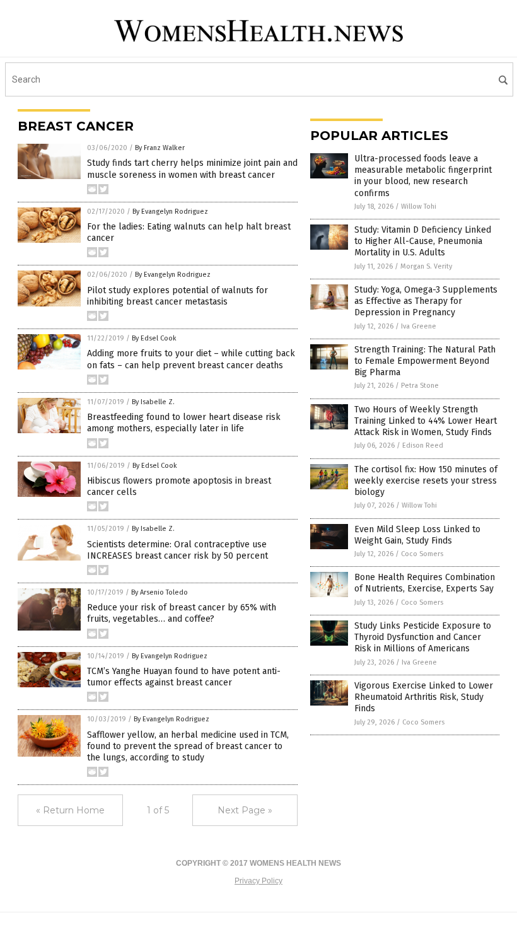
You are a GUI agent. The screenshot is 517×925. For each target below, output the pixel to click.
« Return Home (70, 810)
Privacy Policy (258, 880)
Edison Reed (422, 445)
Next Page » (245, 810)
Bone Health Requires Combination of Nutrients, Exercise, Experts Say (424, 583)
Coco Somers (422, 554)
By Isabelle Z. (153, 402)
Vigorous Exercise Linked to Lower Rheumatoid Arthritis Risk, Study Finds (423, 697)
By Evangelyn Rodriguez (170, 211)
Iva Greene (418, 326)
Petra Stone (420, 385)
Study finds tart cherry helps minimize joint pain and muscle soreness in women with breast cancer (192, 169)
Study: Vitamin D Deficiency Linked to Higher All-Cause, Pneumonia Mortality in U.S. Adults (422, 241)
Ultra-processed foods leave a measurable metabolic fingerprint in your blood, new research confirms (423, 176)
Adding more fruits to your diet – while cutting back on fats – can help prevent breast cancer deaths (191, 359)
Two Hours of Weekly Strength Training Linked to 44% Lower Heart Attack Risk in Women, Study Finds (425, 421)
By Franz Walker (160, 148)
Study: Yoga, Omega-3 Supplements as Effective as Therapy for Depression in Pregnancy (425, 301)
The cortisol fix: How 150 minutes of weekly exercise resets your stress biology (425, 480)
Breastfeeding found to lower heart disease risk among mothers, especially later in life (184, 423)
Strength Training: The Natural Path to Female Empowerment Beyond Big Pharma (425, 361)
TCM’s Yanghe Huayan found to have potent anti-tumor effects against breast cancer (184, 677)
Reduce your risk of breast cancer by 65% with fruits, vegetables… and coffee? (181, 613)
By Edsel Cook (154, 338)
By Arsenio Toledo (159, 592)
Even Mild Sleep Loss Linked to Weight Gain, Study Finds (417, 535)
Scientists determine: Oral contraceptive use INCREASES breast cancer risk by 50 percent (177, 550)
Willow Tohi (418, 206)
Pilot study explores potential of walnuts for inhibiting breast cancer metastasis (177, 296)
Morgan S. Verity (426, 266)
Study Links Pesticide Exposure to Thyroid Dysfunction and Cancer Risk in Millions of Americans (422, 637)
